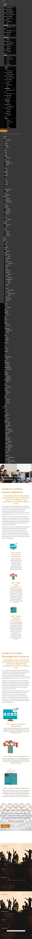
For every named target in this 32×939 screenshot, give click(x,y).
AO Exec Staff (9, 58)
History (8, 60)
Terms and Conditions (6, 887)
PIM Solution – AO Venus (9, 27)
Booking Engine (9, 275)
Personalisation (11, 293)
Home (5, 4)
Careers (8, 64)
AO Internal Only (4, 238)
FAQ (7, 23)
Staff (9, 281)
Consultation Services (10, 290)
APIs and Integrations (7, 34)
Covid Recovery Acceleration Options (9, 298)
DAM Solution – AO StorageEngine (9, 31)
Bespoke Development (7, 49)
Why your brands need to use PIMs (9, 15)
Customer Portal (7, 52)
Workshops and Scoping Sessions (9, 43)
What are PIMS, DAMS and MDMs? (8, 12)
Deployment (9, 21)
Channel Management (9, 278)
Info (5, 6)
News (7, 62)
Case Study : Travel (8, 285)
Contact (8, 57)
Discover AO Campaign (8, 19)
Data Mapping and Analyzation (8, 259)
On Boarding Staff (6, 247)
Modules (6, 25)
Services (6, 37)
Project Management (7, 40)
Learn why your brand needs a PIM (21, 514)
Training (8, 46)
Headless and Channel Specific (8, 8)
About (5, 55)
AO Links (6, 243)
